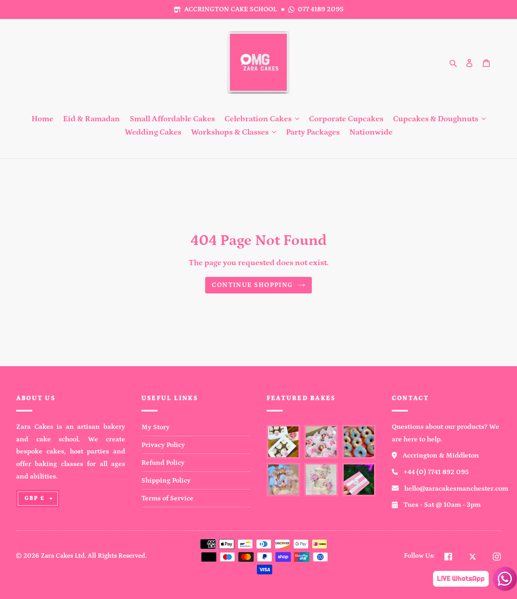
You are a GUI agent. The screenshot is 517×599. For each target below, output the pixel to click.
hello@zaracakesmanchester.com (456, 489)
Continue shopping (252, 285)
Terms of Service (167, 498)
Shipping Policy (166, 481)
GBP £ (34, 498)
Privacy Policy (163, 445)
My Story (155, 427)
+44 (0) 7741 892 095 (436, 472)
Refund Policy (163, 463)
